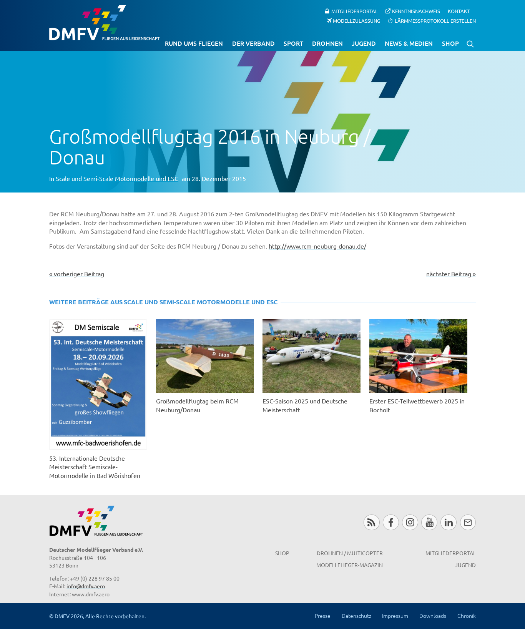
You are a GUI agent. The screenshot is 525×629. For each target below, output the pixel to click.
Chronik (466, 615)
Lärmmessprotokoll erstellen (435, 20)
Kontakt (459, 11)
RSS (371, 522)
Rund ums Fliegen (194, 43)
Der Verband (253, 43)
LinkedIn (448, 522)
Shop (450, 43)
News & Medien (409, 43)
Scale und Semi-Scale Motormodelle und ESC (117, 178)
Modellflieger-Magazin (349, 564)
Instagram (410, 522)
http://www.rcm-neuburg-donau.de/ (317, 246)
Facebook (391, 522)
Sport (293, 43)
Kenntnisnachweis (416, 11)
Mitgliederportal (354, 11)
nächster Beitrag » (451, 273)
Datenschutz (356, 615)
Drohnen (327, 43)
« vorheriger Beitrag (76, 273)
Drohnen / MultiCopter (350, 552)
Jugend (364, 43)
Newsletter (468, 522)
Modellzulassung (356, 20)
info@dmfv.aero (85, 586)
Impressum (395, 615)
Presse (323, 615)
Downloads (432, 615)
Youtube (429, 522)
